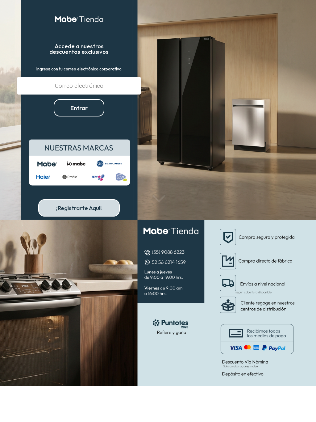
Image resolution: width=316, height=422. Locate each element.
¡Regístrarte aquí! (79, 208)
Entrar (79, 108)
